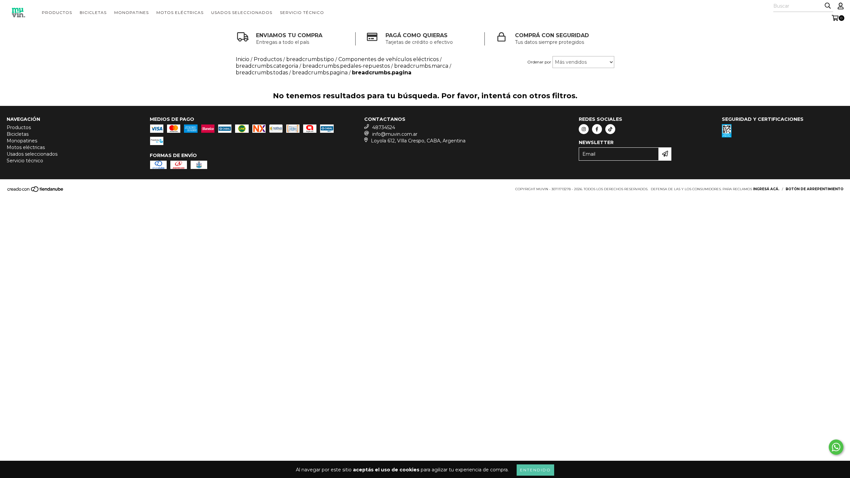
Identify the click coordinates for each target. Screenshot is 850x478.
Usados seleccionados (241, 12)
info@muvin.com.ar (394, 134)
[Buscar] (827, 6)
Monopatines (131, 12)
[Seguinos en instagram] (584, 129)
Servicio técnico (302, 12)
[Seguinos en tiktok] (610, 129)
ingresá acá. (766, 189)
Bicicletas (93, 12)
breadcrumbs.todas (262, 72)
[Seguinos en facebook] (597, 129)
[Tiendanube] (36, 191)
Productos (57, 12)
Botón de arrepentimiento (814, 189)
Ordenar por (539, 61)
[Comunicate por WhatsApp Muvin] (836, 447)
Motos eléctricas (180, 12)
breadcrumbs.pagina (320, 72)
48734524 (383, 127)
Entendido (535, 469)
